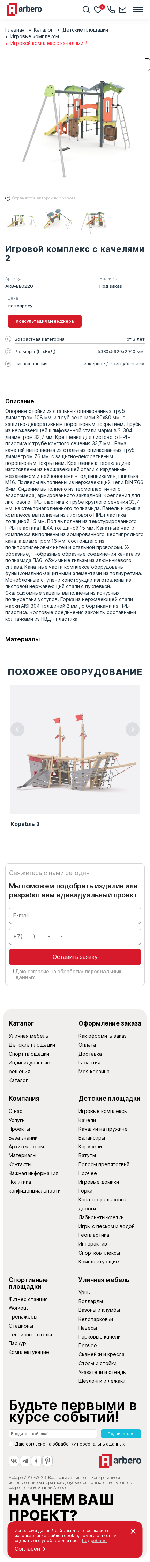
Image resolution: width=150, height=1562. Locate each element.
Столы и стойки (97, 1363)
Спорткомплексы (99, 1253)
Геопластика (93, 1235)
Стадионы (21, 1326)
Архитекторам (26, 1146)
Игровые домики (98, 1182)
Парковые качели (99, 1337)
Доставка (90, 1054)
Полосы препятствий (103, 1164)
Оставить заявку (75, 956)
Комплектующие (98, 1261)
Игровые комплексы (103, 1111)
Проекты (19, 1129)
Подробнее (94, 1540)
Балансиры (91, 1138)
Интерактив (92, 1244)
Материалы (22, 1155)
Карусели (90, 1146)
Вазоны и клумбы (99, 1310)
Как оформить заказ (102, 1036)
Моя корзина (94, 1071)
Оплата (87, 1045)
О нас (15, 1111)
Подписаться (121, 1433)
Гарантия (89, 1063)
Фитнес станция (28, 1299)
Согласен (27, 1548)
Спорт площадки (29, 1054)
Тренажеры (23, 1317)
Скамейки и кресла (101, 1354)
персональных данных (101, 1444)
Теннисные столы (30, 1334)
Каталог (18, 1080)
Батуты (87, 1155)
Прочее (87, 1173)
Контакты (20, 1164)
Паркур (17, 1343)
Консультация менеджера (45, 321)
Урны (84, 1292)
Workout (18, 1308)
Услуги (17, 1120)
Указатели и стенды (102, 1372)
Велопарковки (95, 1319)
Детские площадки (32, 1045)
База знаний (23, 1138)
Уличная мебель (28, 1036)
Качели (87, 1120)
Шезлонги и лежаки (102, 1381)
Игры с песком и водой (106, 1226)
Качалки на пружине (103, 1129)
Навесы (87, 1328)
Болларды (90, 1301)
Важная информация (33, 1173)
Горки (85, 1191)
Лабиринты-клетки (101, 1217)
